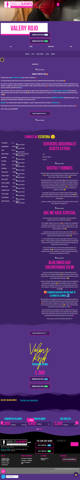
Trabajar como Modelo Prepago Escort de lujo (6, 459)
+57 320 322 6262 (44, 440)
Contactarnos (55, 103)
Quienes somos (5, 463)
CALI (5, 449)
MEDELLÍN (8, 449)
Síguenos (3, 103)
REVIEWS (53, 54)
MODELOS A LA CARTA (57, 98)
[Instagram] (76, 444)
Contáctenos (5, 464)
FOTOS (32, 54)
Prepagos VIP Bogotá (26, 458)
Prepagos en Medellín (26, 460)
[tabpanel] (13, 422)
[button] (58, 4)
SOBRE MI (27, 54)
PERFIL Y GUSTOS (40, 54)
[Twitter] (73, 444)
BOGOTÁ (2, 449)
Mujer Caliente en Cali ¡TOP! (61, 91)
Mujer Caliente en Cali (16, 77)
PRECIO (47, 54)
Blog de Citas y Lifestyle (44, 458)
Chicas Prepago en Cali (26, 462)
